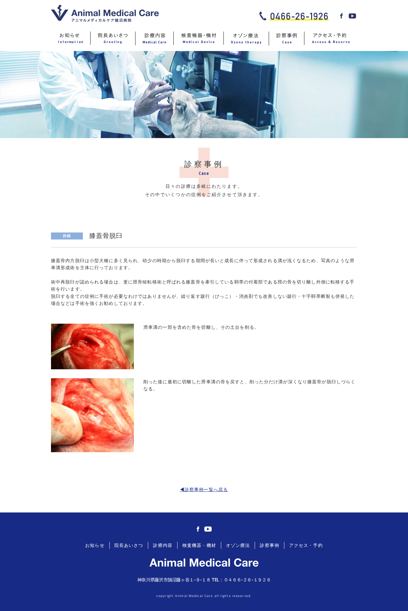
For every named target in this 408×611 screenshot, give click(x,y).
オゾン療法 (238, 545)
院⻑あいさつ (128, 545)
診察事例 (269, 545)
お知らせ (94, 545)
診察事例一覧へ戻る (206, 489)
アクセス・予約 (306, 545)
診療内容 (162, 545)
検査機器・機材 (199, 545)
